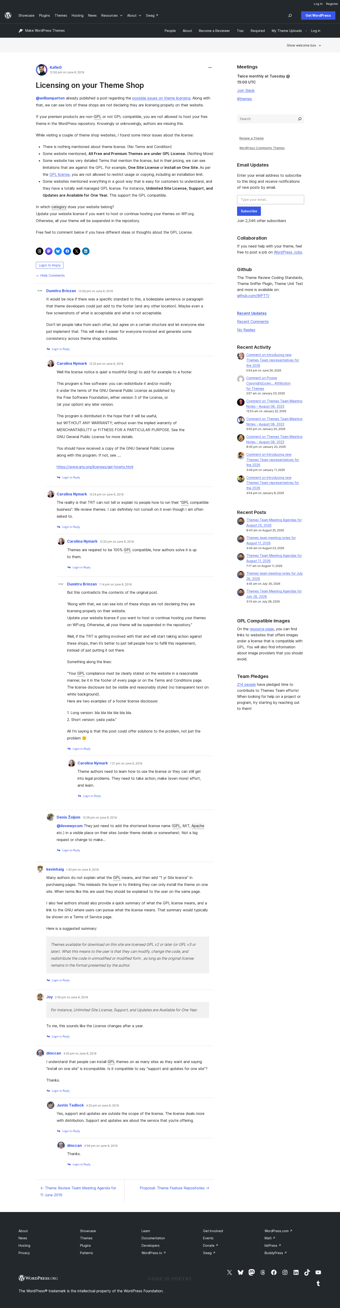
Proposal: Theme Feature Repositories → (174, 1188)
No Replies (246, 330)
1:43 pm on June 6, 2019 (82, 869)
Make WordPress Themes (45, 30)
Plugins (85, 1245)
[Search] (299, 118)
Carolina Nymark (72, 363)
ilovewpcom (70, 825)
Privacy (24, 1253)
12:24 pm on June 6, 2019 (106, 494)
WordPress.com (279, 1231)
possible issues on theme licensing (161, 98)
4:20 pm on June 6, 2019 (79, 1053)
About (23, 1231)
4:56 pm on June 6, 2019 (100, 1145)
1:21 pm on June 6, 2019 (126, 763)
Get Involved (213, 1231)
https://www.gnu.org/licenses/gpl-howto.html (95, 466)
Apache (198, 825)
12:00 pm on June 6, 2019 (67, 72)
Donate (210, 1245)
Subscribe (249, 211)
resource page (262, 629)
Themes (86, 1238)
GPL (97, 116)
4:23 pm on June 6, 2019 (102, 1105)
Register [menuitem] (332, 4)
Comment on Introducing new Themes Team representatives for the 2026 (272, 360)
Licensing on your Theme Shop (90, 85)
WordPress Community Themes (262, 148)
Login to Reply (50, 265)
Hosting (24, 1245)
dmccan (53, 1053)
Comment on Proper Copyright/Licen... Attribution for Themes (268, 383)
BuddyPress (276, 1253)
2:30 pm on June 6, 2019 (71, 997)
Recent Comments (253, 321)
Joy (49, 997)
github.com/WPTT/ (253, 295)
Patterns (86, 1253)
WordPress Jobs (288, 252)
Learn (146, 1231)
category (59, 206)
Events (208, 1238)
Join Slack (246, 90)
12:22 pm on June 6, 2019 (106, 363)
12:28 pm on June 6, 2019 (100, 817)
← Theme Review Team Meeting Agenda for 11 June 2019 (78, 1191)
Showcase (88, 1231)
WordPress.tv (154, 1253)
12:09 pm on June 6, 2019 (95, 291)
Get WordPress (318, 15)
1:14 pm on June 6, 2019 (115, 584)
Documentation (153, 1238)
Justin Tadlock (70, 1105)
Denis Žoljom (68, 817)
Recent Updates (252, 313)
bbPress (273, 1245)
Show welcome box (301, 45)
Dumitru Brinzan (61, 290)
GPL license (59, 174)
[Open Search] (290, 15)
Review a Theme (251, 138)
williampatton (50, 98)
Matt (270, 1238)
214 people (246, 684)
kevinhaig (55, 869)
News (23, 1238)
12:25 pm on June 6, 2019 (117, 541)
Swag (209, 1253)
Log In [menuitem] (318, 4)
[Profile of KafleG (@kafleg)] (41, 71)
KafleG (56, 67)
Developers (151, 1245)
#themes (244, 98)
